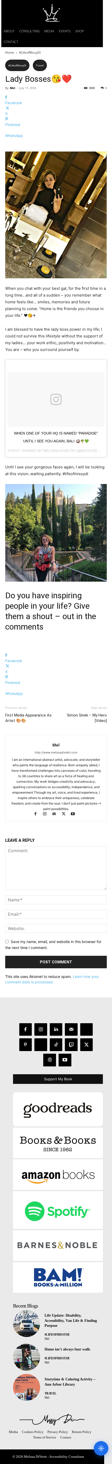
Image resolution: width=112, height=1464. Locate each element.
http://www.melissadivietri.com (56, 752)
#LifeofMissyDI (30, 52)
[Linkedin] (56, 1029)
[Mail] (56, 814)
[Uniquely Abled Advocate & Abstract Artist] (52, 1419)
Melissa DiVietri (59, 451)
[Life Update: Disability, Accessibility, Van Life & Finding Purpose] (26, 1323)
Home (9, 52)
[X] (66, 814)
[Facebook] (37, 814)
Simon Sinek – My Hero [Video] (87, 718)
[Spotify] (40, 1044)
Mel (12, 88)
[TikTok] (56, 1044)
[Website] (49, 1060)
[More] (56, 144)
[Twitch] (71, 1044)
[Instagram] (47, 814)
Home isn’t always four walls (67, 1349)
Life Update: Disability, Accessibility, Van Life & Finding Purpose (71, 1321)
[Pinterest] (25, 1044)
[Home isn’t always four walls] (26, 1357)
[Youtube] (75, 814)
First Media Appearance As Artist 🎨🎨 (28, 718)
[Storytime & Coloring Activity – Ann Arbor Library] (26, 1387)
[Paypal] (86, 1029)
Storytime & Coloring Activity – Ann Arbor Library (70, 1381)
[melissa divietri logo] (52, 13)
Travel (40, 65)
